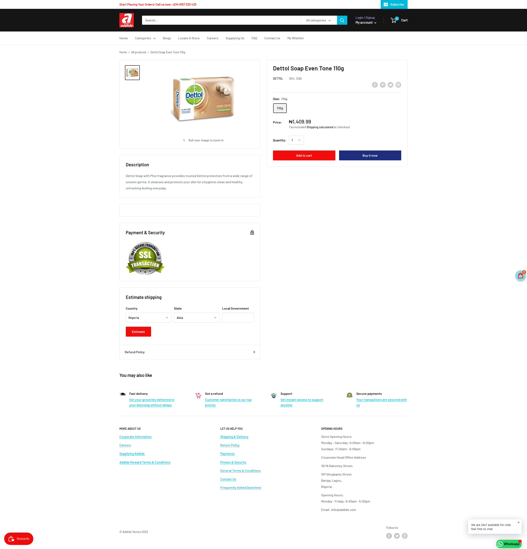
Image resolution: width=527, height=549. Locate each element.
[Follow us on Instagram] (405, 536)
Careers (212, 38)
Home (123, 38)
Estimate (138, 331)
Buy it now (370, 155)
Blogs (167, 38)
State (178, 308)
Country (132, 308)
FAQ (254, 38)
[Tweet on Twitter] (390, 84)
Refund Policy (135, 352)
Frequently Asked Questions (240, 487)
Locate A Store (189, 38)
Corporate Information (135, 436)
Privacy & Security (233, 462)
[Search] (342, 20)
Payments (227, 453)
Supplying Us (235, 38)
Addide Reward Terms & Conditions (144, 462)
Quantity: (279, 140)
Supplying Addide (132, 453)
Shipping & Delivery (234, 436)
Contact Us (272, 38)
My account (364, 22)
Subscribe (397, 4)
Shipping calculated (320, 127)
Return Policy (230, 445)
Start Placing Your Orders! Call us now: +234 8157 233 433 (157, 4)
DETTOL (278, 78)
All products (138, 52)
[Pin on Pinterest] (383, 84)
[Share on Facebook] (375, 84)
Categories (143, 38)
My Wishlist (295, 38)
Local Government (235, 308)
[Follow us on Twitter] (397, 536)
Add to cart (304, 155)
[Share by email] (398, 84)
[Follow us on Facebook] (389, 536)
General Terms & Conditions (240, 470)
